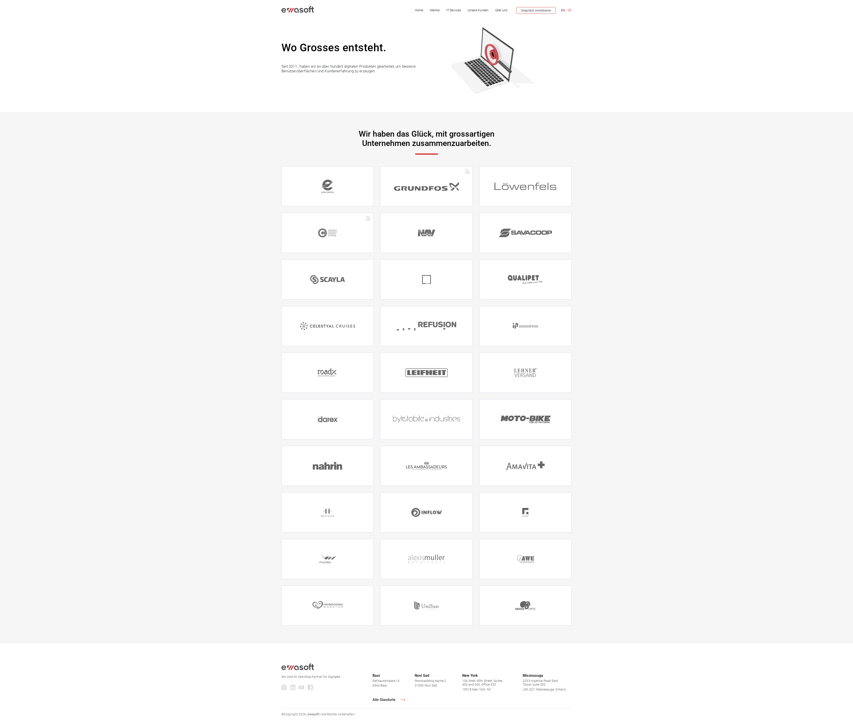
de (570, 10)
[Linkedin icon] (292, 688)
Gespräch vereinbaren (536, 10)
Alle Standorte (384, 700)
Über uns (501, 10)
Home (419, 10)
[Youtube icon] (301, 688)
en (563, 10)
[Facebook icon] (310, 688)
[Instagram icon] (284, 688)
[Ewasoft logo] (297, 11)
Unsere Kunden (478, 10)
